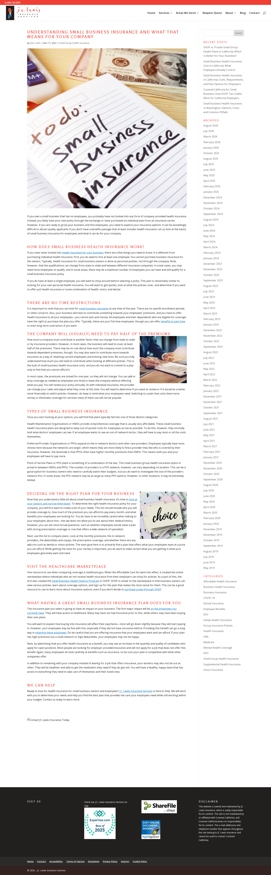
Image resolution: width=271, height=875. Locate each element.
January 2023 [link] (211, 324)
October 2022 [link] (211, 341)
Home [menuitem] (151, 13)
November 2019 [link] (212, 534)
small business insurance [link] (94, 308)
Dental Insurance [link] (213, 603)
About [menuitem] (229, 13)
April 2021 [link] (209, 441)
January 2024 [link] (211, 258)
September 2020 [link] (213, 479)
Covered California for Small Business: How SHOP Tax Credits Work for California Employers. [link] (222, 94)
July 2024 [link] (208, 225)
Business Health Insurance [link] (219, 587)
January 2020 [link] (211, 523)
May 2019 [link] (209, 568)
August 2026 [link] (210, 125)
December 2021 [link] (212, 396)
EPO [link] (205, 614)
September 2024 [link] (213, 214)
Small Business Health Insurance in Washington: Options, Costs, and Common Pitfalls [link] (222, 108)
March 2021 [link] (210, 446)
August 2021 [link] (210, 418)
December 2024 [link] (212, 197)
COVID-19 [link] (209, 598)
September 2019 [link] (213, 545)
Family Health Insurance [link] (217, 620)
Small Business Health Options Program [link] (75, 581)
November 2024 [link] (212, 203)
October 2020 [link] (211, 474)
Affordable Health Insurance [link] (220, 581)
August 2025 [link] (210, 158)
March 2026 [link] (210, 136)
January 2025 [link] (211, 192)
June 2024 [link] (209, 230)
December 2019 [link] (212, 529)
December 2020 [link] (212, 463)
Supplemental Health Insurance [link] (222, 664)
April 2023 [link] (209, 308)
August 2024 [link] (210, 219)
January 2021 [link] (211, 457)
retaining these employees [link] (50, 632)
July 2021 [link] (208, 424)
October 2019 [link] (211, 540)
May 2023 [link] (209, 302)
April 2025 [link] (209, 181)
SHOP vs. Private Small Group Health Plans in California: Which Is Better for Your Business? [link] (222, 51)
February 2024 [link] (211, 252)
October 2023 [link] (211, 275)
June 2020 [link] (209, 496)
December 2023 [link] (212, 263)
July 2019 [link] (208, 557)
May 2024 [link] (209, 236)
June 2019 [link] (209, 562)
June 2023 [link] (209, 297)
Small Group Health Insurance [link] (74, 42)
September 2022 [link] (213, 346)
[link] (23, 12)
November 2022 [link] (212, 335)
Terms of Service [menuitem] (75, 861)
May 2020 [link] (209, 501)
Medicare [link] (208, 642)
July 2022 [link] (208, 358)
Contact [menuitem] (254, 13)
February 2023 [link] (211, 319)
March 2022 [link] (210, 380)
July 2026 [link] (208, 131)
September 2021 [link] (213, 413)
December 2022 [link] (212, 330)
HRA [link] (205, 636)
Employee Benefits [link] (214, 609)
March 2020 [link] (210, 512)
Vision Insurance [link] (213, 670)
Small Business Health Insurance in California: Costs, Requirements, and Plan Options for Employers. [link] (223, 80)
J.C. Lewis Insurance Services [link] (135, 691)
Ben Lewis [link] (35, 42)
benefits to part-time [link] (173, 321)
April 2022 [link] (209, 374)
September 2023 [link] (213, 280)
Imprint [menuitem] (125, 861)
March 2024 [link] (210, 247)
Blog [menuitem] (243, 13)
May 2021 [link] (209, 435)
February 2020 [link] (211, 518)
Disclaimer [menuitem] (93, 861)
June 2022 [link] (209, 363)
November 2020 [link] (212, 468)
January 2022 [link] (211, 391)
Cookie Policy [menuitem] (140, 861)
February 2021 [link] (211, 452)
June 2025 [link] (209, 170)
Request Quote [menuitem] (212, 13)
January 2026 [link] (211, 147)
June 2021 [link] (209, 429)
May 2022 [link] (209, 369)
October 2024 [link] (211, 208)
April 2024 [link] (209, 241)
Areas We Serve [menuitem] (186, 13)
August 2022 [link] (210, 352)
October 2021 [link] (211, 407)
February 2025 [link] (211, 186)
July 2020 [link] (208, 490)
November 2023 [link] (212, 269)
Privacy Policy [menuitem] (110, 861)
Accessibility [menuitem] (56, 861)
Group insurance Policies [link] (218, 625)
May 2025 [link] (209, 175)
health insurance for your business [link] (82, 252)
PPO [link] (205, 653)
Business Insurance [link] (214, 592)
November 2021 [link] (212, 402)
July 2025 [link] (208, 164)
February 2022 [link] (211, 385)
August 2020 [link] (210, 485)
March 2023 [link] (210, 313)
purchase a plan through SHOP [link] (143, 589)
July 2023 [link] (208, 291)
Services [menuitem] (164, 13)
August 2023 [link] (210, 286)
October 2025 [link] (211, 153)
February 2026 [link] (211, 142)
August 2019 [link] (210, 551)
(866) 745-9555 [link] (13, 2)
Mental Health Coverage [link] (217, 647)
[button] (239, 33)
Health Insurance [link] (213, 631)
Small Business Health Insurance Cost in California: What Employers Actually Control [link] (222, 66)
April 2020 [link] (209, 507)
